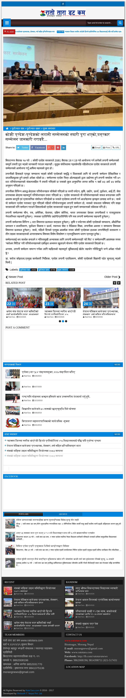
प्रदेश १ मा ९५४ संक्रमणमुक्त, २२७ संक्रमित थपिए (48, 372)
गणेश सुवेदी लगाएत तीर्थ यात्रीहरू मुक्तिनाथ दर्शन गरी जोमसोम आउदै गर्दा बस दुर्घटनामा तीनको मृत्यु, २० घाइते (65, 559)
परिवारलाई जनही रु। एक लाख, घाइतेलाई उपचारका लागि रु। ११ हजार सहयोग (96, 613)
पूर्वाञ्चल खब (28, 270)
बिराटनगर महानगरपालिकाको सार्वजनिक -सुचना (46, 421)
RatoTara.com (32, 690)
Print (107, 147)
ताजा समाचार (11, 434)
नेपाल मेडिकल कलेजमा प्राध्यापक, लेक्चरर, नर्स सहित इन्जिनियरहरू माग (24, 32)
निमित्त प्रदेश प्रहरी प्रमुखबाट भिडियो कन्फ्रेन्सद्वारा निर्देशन (42, 546)
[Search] (120, 23)
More (117, 364)
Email (97, 147)
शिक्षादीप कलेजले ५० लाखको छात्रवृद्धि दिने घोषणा (49, 409)
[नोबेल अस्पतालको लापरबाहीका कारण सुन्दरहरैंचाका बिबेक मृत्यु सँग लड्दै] (10, 523)
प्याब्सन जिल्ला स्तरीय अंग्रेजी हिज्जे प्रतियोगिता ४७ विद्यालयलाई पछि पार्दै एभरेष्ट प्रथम (87, 32)
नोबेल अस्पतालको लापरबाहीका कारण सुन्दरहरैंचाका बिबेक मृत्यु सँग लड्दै (47, 520)
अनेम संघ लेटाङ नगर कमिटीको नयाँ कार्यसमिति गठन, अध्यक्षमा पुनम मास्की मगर (22, 314)
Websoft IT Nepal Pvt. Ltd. (30, 693)
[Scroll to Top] (121, 693)
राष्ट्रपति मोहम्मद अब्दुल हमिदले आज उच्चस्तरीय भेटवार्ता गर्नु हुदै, (56, 396)
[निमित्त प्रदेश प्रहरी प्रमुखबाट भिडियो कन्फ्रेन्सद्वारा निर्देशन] (10, 549)
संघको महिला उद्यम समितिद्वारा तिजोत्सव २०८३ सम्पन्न (35, 455)
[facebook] (63, 4)
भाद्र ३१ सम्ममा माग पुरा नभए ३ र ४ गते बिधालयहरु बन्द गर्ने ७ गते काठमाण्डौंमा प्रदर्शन (55, 533)
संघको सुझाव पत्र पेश (87, 623)
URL (117, 147)
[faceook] (63, 469)
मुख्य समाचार (66, 270)
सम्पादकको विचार (13, 364)
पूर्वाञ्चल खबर (47, 270)
